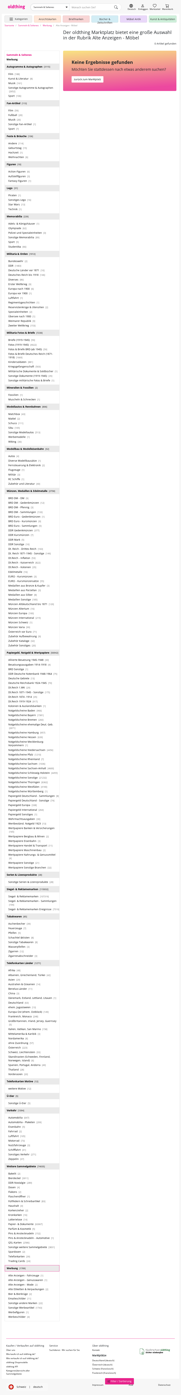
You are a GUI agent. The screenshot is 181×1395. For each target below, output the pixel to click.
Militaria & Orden (21, 254)
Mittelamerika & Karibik (24, 1033)
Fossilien (15, 394)
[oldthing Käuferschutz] (155, 1352)
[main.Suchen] (116, 7)
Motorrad (16, 1140)
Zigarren (16, 951)
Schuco (15, 423)
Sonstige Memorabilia (23, 237)
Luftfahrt (15, 298)
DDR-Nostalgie (20, 1182)
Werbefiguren (18, 1312)
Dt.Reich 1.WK (19, 687)
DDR (14, 265)
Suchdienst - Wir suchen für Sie (64, 1350)
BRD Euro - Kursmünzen (24, 521)
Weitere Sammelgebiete (26, 1166)
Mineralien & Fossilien (22, 387)
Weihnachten (18, 157)
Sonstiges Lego (19, 199)
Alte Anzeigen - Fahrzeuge (25, 1275)
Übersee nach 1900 (21, 316)
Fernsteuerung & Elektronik (26, 465)
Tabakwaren (17, 916)
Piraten (14, 195)
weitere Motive (19, 1088)
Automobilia (18, 1117)
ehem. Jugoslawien (22, 1007)
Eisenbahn (16, 1126)
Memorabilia (18, 216)
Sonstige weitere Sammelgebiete (31, 1247)
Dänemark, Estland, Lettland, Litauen (32, 998)
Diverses (16, 279)
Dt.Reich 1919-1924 (23, 701)
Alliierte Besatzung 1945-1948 (28, 660)
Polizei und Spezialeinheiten (27, 232)
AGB (131, 1384)
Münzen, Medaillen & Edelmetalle (31, 491)
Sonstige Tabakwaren (23, 942)
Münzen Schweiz (20, 622)
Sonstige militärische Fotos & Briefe (31, 380)
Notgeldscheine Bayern (26, 715)
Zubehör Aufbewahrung (24, 636)
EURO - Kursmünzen (22, 576)
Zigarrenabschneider (22, 956)
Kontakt (96, 1350)
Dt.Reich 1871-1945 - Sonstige (29, 692)
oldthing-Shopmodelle (17, 1362)
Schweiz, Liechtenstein (24, 1052)
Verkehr (15, 1110)
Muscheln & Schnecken (24, 399)
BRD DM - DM (18, 498)
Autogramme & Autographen (28, 66)
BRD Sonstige (18, 669)
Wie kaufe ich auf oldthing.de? (20, 1354)
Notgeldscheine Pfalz (24, 754)
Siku (14, 427)
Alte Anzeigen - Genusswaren (27, 1280)
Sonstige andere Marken (25, 1303)
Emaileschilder (19, 1298)
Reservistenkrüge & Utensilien (28, 307)
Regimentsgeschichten (23, 302)
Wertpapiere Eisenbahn (24, 841)
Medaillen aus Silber (22, 594)
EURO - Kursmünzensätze (26, 581)
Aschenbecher (19, 923)
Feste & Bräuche (20, 136)
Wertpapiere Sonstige (23, 862)
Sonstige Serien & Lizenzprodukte (30, 882)
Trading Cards (19, 1261)
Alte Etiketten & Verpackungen (28, 1289)
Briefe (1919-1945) (21, 340)
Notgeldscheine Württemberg (28, 791)
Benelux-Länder (20, 988)
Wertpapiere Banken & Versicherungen (31, 829)
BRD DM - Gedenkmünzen (26, 502)
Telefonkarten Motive (22, 1081)
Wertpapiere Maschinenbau (27, 850)
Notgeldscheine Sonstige (27, 777)
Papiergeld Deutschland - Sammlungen (33, 796)
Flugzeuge (16, 469)
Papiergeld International (26, 809)
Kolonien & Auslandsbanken (27, 706)
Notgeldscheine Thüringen (28, 782)
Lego (12, 188)
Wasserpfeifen (19, 946)
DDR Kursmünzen (20, 535)
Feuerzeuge (17, 928)
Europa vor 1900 (20, 293)
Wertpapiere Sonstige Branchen (29, 867)
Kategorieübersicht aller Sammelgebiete (18, 1372)
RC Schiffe (16, 479)
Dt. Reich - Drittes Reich (25, 548)
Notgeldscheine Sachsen (26, 763)
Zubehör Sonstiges (22, 645)
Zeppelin (16, 1159)
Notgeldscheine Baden (25, 710)
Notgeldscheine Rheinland (26, 759)
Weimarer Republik (21, 321)
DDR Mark (16, 539)
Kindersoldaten (20, 362)
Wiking (15, 441)
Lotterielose (17, 1219)
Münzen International (24, 617)
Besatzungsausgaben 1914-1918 (29, 664)
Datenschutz (164, 1384)
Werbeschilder (19, 1316)
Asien (14, 979)
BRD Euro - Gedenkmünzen (26, 516)
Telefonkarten (19, 1256)
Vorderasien (18, 1074)
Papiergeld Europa (22, 805)
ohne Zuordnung (21, 1043)
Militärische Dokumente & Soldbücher (32, 371)
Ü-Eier (12, 1096)
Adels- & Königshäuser (23, 223)
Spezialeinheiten (20, 311)
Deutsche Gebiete (21, 678)
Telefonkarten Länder (24, 963)
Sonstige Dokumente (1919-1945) (30, 375)
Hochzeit (15, 152)
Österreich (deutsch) (102, 1364)
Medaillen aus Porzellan (24, 590)
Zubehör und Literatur (24, 483)
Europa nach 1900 (21, 288)
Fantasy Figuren (19, 180)
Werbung (16, 1268)
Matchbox (16, 414)
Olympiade (17, 228)
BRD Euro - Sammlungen (25, 525)
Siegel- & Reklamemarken (27, 889)
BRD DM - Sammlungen (25, 512)
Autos (13, 456)
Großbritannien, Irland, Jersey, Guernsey (32, 1022)
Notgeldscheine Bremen (25, 719)
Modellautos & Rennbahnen (27, 406)
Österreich (17, 1047)
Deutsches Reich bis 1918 (26, 274)
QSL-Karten (19, 1242)
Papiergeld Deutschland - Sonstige (31, 800)
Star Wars (16, 204)
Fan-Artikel (17, 103)
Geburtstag (17, 148)
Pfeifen (14, 932)
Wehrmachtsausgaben (24, 819)
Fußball (15, 115)
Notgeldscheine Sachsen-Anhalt (31, 768)
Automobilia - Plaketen (25, 1122)
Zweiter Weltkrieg (22, 325)
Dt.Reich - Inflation (22, 558)
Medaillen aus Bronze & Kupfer (28, 585)
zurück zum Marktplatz (87, 79)
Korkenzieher (18, 1210)
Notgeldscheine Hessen (25, 737)
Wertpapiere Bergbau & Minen (28, 836)
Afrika (14, 970)
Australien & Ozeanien (24, 984)
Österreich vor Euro (22, 631)
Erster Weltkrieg (19, 284)
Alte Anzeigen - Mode (23, 1284)
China (13, 993)
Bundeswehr (17, 261)
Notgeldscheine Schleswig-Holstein (33, 772)
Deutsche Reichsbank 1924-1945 (30, 683)
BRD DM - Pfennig (20, 507)
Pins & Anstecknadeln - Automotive (31, 1238)
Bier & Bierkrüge (20, 1294)
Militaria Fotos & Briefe (25, 332)
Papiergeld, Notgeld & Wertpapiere (32, 652)
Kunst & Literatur (20, 78)
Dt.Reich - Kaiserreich (24, 562)
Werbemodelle (19, 437)
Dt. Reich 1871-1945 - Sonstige (29, 553)
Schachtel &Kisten (21, 937)
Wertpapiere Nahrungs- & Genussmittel (32, 856)
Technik (15, 209)
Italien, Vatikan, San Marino (27, 1029)
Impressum (97, 1384)
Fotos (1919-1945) (22, 344)
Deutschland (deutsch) (103, 1360)
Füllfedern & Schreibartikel (26, 1201)
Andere (16, 143)
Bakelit (14, 1173)
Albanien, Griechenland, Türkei (29, 975)
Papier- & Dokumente (25, 1224)
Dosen (14, 1187)
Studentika (17, 246)
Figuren (14, 164)
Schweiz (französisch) (102, 1368)
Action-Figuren (19, 171)
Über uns (10, 1350)
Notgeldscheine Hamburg (26, 732)
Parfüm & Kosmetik (21, 1228)
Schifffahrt (17, 1149)
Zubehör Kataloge (21, 641)
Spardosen (16, 1251)
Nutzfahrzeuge (19, 1145)
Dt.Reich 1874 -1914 (22, 696)
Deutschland (18, 1002)
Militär (14, 474)
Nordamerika (18, 1038)
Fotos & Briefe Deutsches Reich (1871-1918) (30, 355)
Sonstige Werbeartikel (25, 1307)
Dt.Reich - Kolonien (22, 567)
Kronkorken (17, 1215)
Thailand (16, 1069)
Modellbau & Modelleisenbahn (28, 449)
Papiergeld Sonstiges (22, 814)
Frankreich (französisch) (104, 1372)
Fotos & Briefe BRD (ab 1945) (27, 349)
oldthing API (12, 1366)
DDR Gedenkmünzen (23, 530)
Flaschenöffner (19, 1196)
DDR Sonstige (19, 544)
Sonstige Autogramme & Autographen (30, 89)
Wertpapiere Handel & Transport (30, 845)
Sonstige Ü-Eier (19, 1103)
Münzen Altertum (21, 608)
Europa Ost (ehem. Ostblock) (28, 1011)
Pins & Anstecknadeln (24, 1233)
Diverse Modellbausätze (24, 460)
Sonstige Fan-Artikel (22, 124)
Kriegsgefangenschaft (24, 366)
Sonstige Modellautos (24, 432)
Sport (14, 95)
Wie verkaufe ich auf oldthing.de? (22, 1358)
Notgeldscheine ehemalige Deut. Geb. (30, 726)
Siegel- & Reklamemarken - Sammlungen (32, 902)
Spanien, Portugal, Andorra (27, 1065)
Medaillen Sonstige (22, 599)
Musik (15, 83)
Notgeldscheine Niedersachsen (30, 750)
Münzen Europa (21, 613)
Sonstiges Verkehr (22, 1154)
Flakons (14, 1192)
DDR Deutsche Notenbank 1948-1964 (32, 673)
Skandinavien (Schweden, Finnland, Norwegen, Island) (29, 1058)
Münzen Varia (19, 627)
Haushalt (15, 1205)
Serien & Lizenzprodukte (24, 874)
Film (14, 74)
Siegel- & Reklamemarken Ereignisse (33, 909)
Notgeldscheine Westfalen (27, 786)
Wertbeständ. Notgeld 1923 (27, 823)
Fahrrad (15, 1131)
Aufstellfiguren (19, 176)
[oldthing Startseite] (16, 7)
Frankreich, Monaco (23, 1016)
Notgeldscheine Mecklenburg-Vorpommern (26, 743)
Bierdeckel (18, 1178)
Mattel (14, 418)
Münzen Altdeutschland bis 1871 (31, 604)
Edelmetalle (18, 572)
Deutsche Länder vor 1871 (26, 270)
